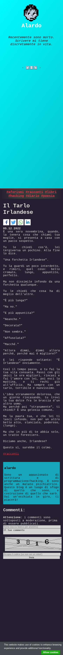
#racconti (34, 192)
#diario (32, 196)
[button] (6, 222)
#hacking (16, 196)
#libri (51, 192)
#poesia (48, 196)
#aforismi (15, 192)
